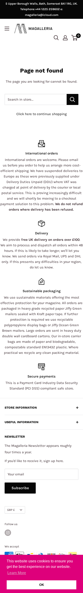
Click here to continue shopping (41, 114)
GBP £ (11, 510)
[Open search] (56, 37)
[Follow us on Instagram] (8, 532)
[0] (74, 38)
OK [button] (41, 585)
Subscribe (20, 488)
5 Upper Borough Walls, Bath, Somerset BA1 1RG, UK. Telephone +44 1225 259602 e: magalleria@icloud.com (41, 9)
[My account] (65, 37)
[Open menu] (7, 28)
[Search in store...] (72, 99)
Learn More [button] (16, 573)
